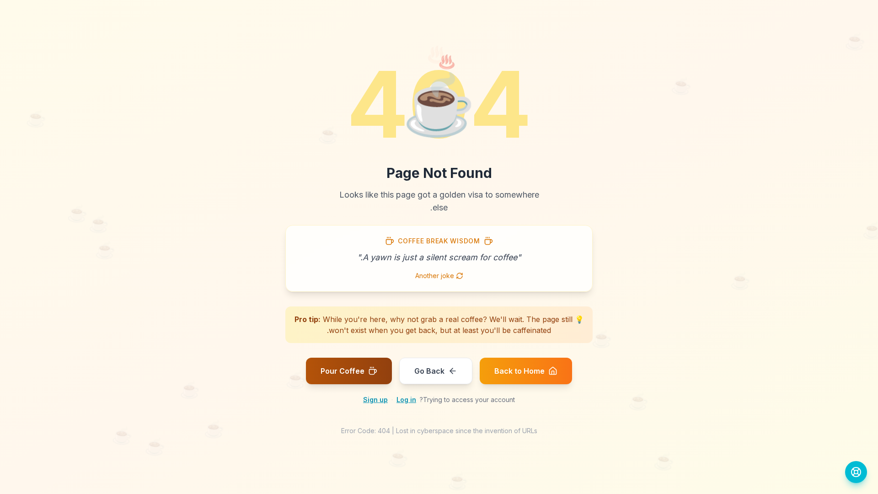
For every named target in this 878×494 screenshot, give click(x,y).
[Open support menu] (856, 472)
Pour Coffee (342, 371)
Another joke (434, 275)
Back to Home (519, 371)
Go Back (429, 371)
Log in (406, 399)
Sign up (375, 399)
